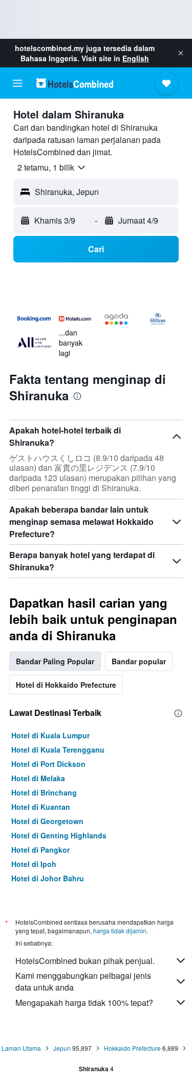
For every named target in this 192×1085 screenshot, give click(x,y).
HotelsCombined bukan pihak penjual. (85, 961)
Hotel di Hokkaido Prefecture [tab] (66, 685)
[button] (180, 53)
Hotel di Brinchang (44, 792)
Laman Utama (21, 1048)
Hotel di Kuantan (40, 807)
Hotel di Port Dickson (48, 764)
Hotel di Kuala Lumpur (50, 735)
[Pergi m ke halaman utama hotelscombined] (75, 83)
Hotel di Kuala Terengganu (57, 749)
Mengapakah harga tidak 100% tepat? (84, 1002)
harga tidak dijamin (119, 930)
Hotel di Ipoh (33, 864)
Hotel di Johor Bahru (47, 878)
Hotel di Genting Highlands (58, 835)
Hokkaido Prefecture (132, 1048)
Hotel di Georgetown (47, 821)
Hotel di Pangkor (40, 850)
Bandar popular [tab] (139, 661)
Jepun (62, 1048)
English (135, 58)
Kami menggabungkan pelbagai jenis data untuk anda (83, 981)
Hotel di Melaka (38, 778)
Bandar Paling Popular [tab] (55, 661)
